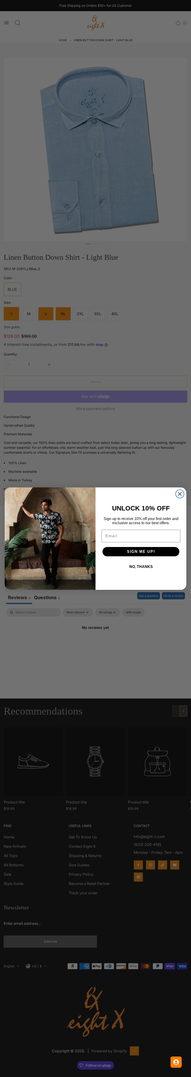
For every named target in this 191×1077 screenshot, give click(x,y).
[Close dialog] (180, 494)
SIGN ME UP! (141, 552)
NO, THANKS (141, 567)
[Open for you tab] (176, 1062)
